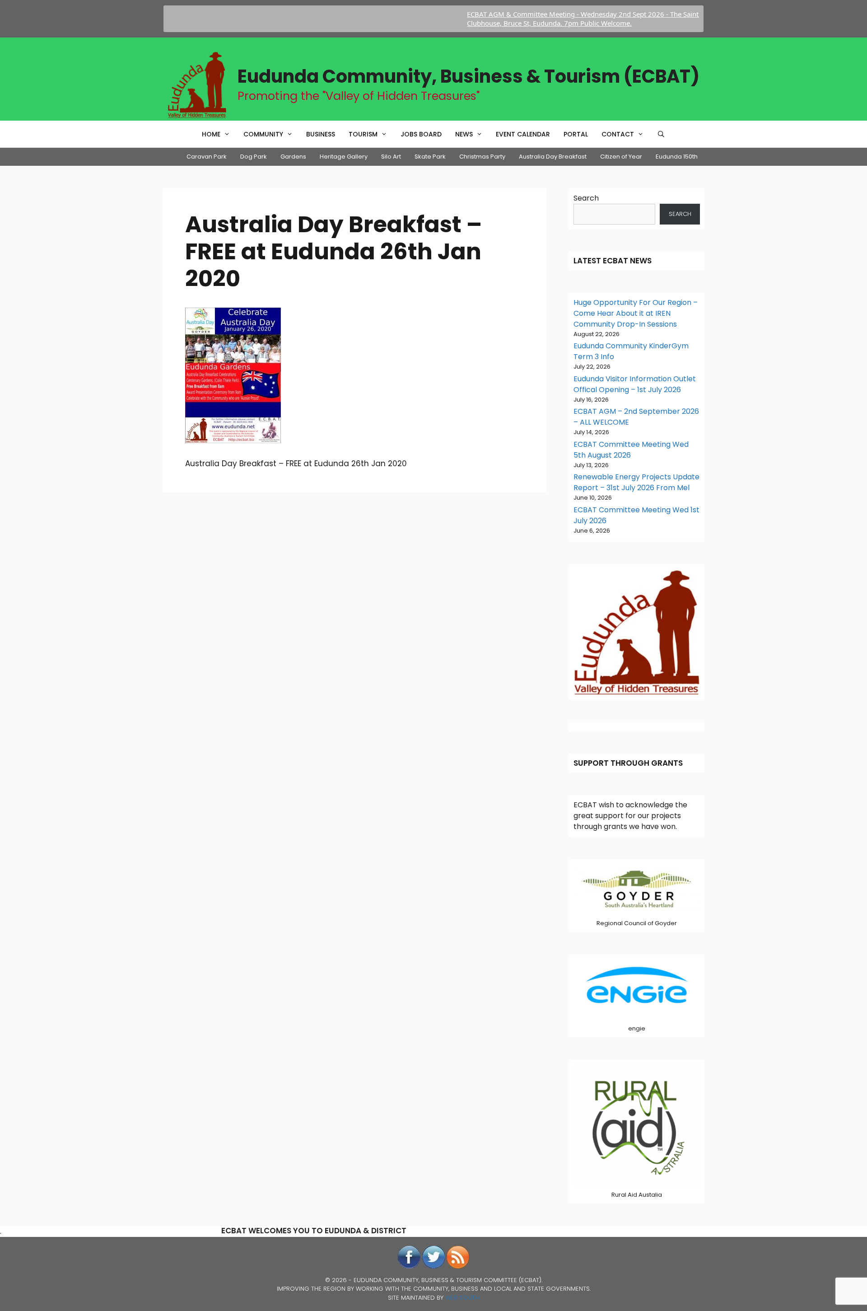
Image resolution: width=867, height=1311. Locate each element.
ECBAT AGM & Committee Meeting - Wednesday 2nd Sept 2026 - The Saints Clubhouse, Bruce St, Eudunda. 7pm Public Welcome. (554, 18)
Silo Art (391, 156)
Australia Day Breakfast (553, 156)
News (464, 134)
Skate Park (430, 156)
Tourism (363, 134)
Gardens (293, 156)
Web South (462, 1297)
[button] (228, 134)
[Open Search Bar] (661, 134)
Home (211, 134)
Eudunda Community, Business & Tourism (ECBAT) (468, 76)
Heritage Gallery (344, 156)
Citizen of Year (621, 156)
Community (263, 134)
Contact (617, 134)
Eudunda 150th (677, 156)
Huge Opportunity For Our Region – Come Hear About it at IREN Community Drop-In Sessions (635, 313)
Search (586, 198)
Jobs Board (421, 134)
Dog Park (253, 156)
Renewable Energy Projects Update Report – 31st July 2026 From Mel (636, 482)
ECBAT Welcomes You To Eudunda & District (313, 1230)
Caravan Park (206, 156)
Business (320, 134)
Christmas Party (482, 156)
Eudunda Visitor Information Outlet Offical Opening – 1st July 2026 (634, 384)
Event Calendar (523, 134)
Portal (576, 134)
